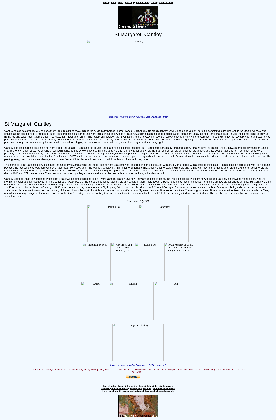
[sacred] (95, 319)
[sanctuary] (164, 241)
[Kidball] (132, 319)
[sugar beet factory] (138, 360)
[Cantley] (138, 112)
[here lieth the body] (97, 280)
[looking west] (149, 280)
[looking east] (112, 241)
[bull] (174, 319)
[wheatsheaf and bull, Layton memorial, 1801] (122, 280)
